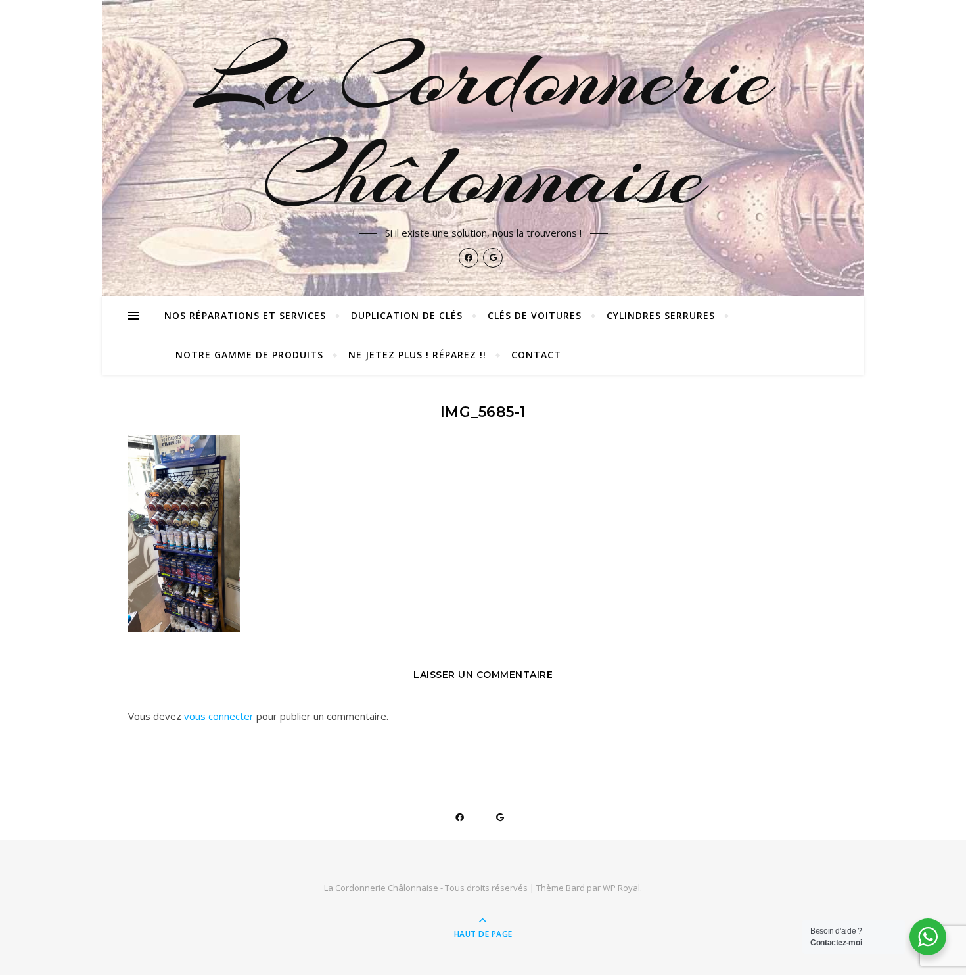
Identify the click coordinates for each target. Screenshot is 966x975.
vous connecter (219, 716)
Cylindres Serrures (661, 315)
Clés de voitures (535, 315)
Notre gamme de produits (249, 354)
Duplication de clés (407, 315)
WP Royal (621, 887)
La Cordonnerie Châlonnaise (483, 126)
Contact (536, 354)
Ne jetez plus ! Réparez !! (417, 354)
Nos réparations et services (245, 315)
